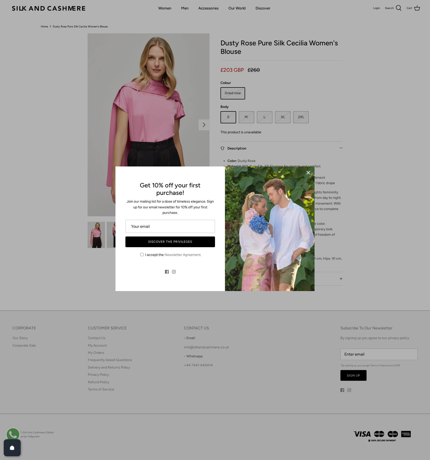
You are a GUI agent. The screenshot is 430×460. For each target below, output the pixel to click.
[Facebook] (167, 272)
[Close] (308, 172)
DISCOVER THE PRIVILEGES (170, 241)
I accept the (173, 255)
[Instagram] (174, 272)
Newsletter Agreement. (182, 255)
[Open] (12, 447)
